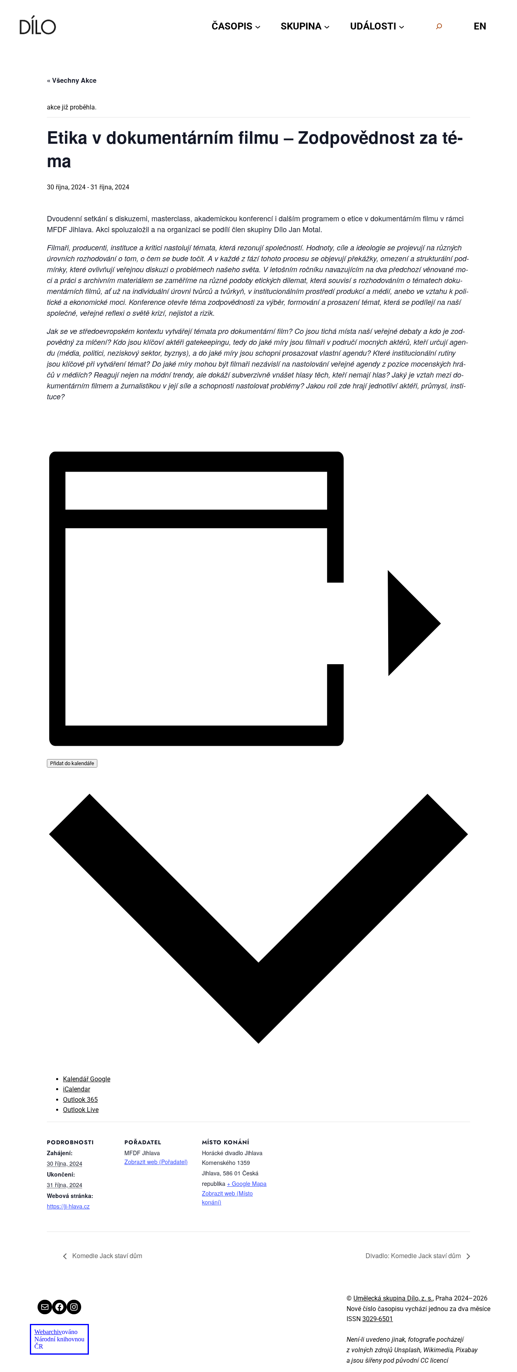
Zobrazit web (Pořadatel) (156, 1162)
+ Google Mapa (247, 1183)
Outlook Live (81, 1110)
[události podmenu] (401, 26)
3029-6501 (377, 1319)
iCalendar (76, 1089)
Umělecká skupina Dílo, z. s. (393, 1298)
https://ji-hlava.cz (68, 1206)
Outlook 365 (80, 1099)
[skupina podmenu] (327, 26)
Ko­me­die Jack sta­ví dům (106, 1255)
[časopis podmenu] (258, 26)
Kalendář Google (86, 1079)
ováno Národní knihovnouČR (59, 1339)
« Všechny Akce (72, 80)
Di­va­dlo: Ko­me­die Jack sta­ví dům (414, 1255)
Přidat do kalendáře (72, 763)
